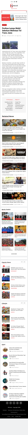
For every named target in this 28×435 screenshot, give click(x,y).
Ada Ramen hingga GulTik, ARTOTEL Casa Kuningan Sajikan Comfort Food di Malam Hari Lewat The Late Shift (13, 129)
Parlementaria (18, 232)
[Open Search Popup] (26, 11)
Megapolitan (21, 245)
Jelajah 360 (18, 416)
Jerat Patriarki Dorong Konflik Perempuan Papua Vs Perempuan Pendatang (17, 364)
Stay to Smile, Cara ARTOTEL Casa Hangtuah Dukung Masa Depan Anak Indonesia (13, 144)
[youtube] (16, 2)
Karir (13, 416)
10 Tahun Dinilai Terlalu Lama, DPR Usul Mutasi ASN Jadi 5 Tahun (20, 235)
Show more (14, 253)
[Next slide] (24, 262)
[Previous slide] (22, 262)
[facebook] (11, 2)
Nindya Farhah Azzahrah (8, 132)
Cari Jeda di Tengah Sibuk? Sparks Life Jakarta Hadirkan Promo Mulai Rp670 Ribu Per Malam (13, 158)
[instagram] (13, 2)
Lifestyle (4, 25)
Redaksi (5, 410)
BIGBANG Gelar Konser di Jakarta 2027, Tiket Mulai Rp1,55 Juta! (20, 222)
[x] (14, 403)
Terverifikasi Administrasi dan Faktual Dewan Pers (14, 414)
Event (17, 245)
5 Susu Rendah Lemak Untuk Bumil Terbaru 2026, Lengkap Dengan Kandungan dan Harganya (13, 187)
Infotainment (18, 219)
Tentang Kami (14, 412)
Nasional (5, 232)
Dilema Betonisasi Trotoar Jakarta (17, 386)
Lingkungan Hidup (6, 219)
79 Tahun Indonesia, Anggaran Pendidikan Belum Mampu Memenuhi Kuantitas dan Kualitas (17, 395)
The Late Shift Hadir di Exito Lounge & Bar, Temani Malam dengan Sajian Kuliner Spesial (13, 201)
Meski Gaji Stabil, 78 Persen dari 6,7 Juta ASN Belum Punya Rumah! (7, 235)
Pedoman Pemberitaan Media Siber (16, 410)
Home (8, 416)
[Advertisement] (14, 22)
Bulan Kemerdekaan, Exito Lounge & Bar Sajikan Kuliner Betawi (18, 336)
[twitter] (14, 2)
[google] (17, 403)
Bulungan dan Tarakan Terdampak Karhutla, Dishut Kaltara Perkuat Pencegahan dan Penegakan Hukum (20, 19)
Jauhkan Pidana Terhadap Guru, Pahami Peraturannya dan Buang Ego (17, 372)
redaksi (4, 35)
